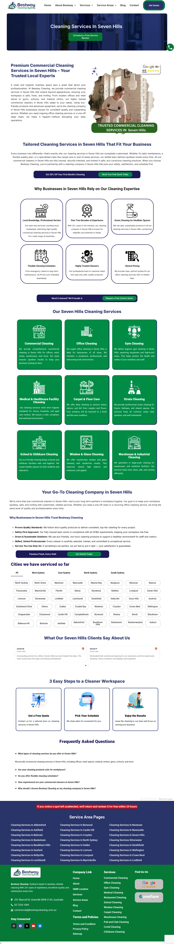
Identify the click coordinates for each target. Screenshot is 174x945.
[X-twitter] (26, 926)
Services (85, 5)
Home (47, 5)
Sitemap (77, 933)
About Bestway (64, 5)
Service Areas (105, 5)
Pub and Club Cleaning (116, 922)
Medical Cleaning (113, 892)
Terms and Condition (84, 924)
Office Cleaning (112, 882)
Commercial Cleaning (116, 877)
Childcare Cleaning (114, 931)
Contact (134, 5)
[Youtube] (33, 926)
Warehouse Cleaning (115, 917)
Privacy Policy (80, 928)
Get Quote (154, 5)
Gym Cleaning (111, 887)
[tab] (17, 572)
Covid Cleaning (112, 926)
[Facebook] (20, 926)
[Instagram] (13, 926)
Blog (123, 5)
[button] (65, 5)
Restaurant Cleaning (115, 897)
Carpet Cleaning (113, 912)
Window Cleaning (113, 907)
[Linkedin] (40, 926)
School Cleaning (113, 902)
